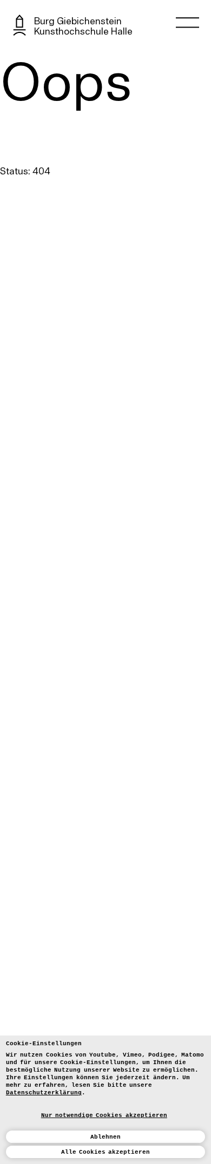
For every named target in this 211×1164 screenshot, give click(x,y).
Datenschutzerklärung (44, 1092)
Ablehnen (105, 1137)
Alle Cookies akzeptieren (105, 1152)
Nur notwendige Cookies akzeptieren (104, 1115)
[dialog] (105, 1100)
